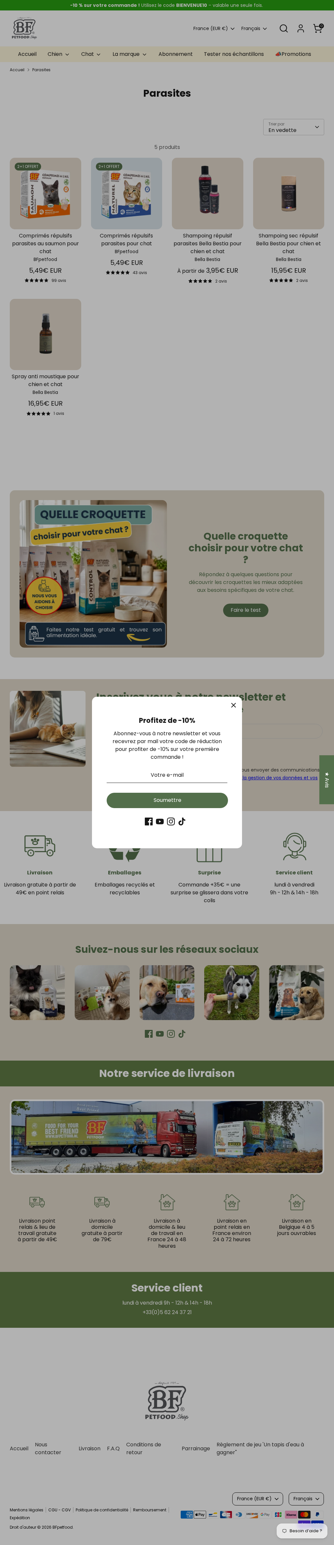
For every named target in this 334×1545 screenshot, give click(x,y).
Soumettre (167, 800)
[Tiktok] (182, 821)
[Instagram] (171, 821)
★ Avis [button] (327, 780)
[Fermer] (233, 705)
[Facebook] (149, 821)
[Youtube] (160, 821)
